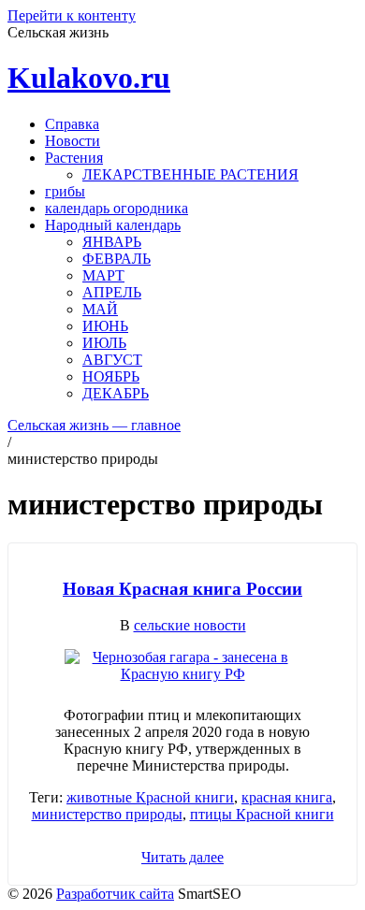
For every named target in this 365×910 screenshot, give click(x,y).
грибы (65, 191)
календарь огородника (116, 208)
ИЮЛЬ (104, 343)
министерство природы (107, 814)
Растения (74, 158)
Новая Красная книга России (182, 589)
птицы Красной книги (262, 814)
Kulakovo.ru (88, 77)
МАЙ (100, 309)
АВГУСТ (112, 360)
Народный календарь (113, 225)
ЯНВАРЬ (111, 242)
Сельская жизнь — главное (94, 425)
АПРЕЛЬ (111, 292)
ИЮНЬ (105, 326)
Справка (72, 124)
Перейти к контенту (71, 15)
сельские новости (190, 625)
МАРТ (103, 275)
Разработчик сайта (115, 894)
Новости (72, 141)
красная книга (286, 797)
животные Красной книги (150, 797)
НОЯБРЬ (110, 376)
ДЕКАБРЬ (115, 393)
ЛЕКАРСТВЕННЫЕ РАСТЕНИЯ (190, 174)
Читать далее (182, 857)
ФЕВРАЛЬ (116, 259)
